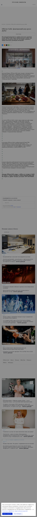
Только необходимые (18, 513)
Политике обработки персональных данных (15, 511)
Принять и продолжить (7, 513)
